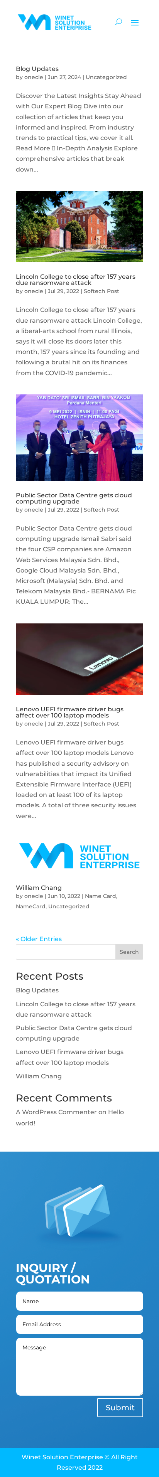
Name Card (100, 896)
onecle (33, 77)
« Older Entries (39, 939)
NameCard (31, 906)
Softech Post (101, 291)
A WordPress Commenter (56, 1112)
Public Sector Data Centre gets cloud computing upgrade (74, 498)
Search (129, 951)
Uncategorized (106, 77)
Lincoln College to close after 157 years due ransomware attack (75, 279)
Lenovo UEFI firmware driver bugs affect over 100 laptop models (69, 712)
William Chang (39, 887)
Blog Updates (37, 68)
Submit (120, 1407)
